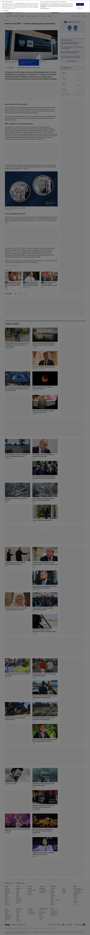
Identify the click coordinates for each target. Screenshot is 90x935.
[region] (45, 6)
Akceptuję (80, 4)
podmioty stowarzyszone (20, 3)
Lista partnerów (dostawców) (44, 8)
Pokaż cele (80, 7)
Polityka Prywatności (5, 10)
